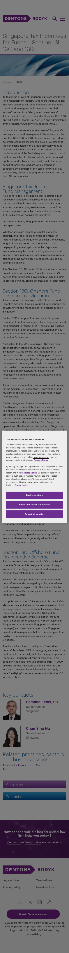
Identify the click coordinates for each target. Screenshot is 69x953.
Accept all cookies (34, 514)
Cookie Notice (21, 485)
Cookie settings (34, 495)
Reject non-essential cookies (34, 504)
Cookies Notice (41, 460)
